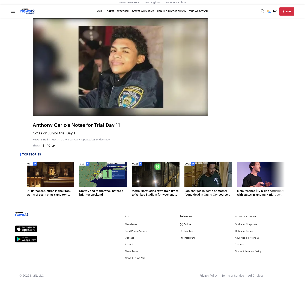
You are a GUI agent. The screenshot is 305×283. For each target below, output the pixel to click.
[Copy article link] (53, 145)
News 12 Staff (40, 139)
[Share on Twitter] (48, 145)
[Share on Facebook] (43, 145)
